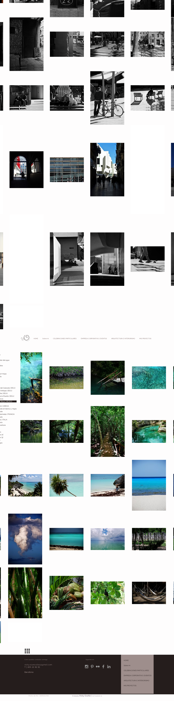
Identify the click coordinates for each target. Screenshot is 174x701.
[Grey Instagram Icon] (86, 666)
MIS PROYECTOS (130, 686)
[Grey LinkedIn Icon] (109, 666)
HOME (126, 660)
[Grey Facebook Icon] (103, 666)
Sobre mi (127, 665)
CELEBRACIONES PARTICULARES (136, 670)
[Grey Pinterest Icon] (92, 666)
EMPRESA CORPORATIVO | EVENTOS (137, 675)
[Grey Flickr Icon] (97, 666)
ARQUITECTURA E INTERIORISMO (136, 681)
